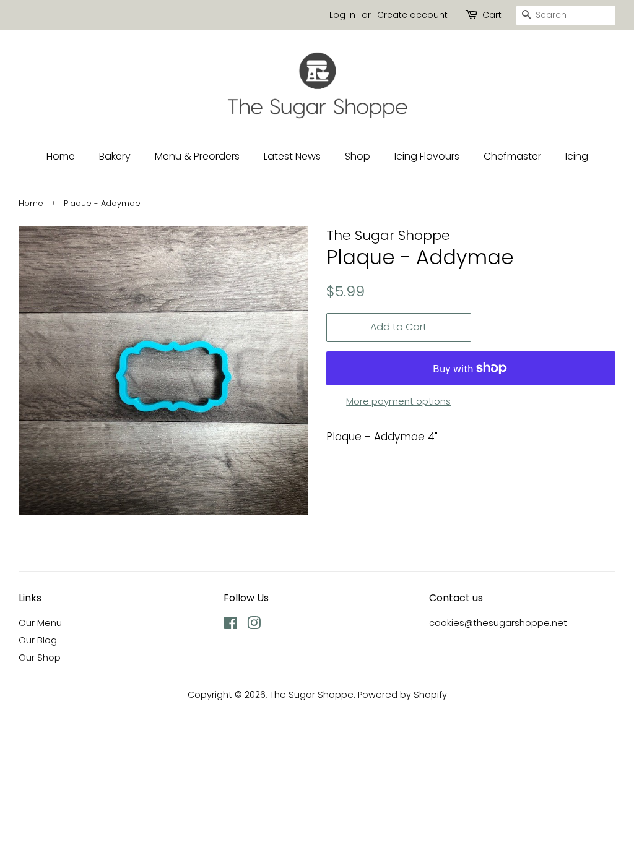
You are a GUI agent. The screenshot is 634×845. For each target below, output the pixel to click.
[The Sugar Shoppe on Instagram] (254, 625)
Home (60, 156)
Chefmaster (512, 156)
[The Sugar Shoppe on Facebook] (231, 625)
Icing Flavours (426, 156)
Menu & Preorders (197, 156)
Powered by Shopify (402, 694)
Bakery (115, 156)
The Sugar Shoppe (312, 694)
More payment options (398, 401)
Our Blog (38, 640)
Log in (342, 15)
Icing (576, 156)
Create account (412, 15)
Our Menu (40, 623)
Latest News (292, 156)
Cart (492, 15)
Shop (357, 156)
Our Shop (40, 657)
